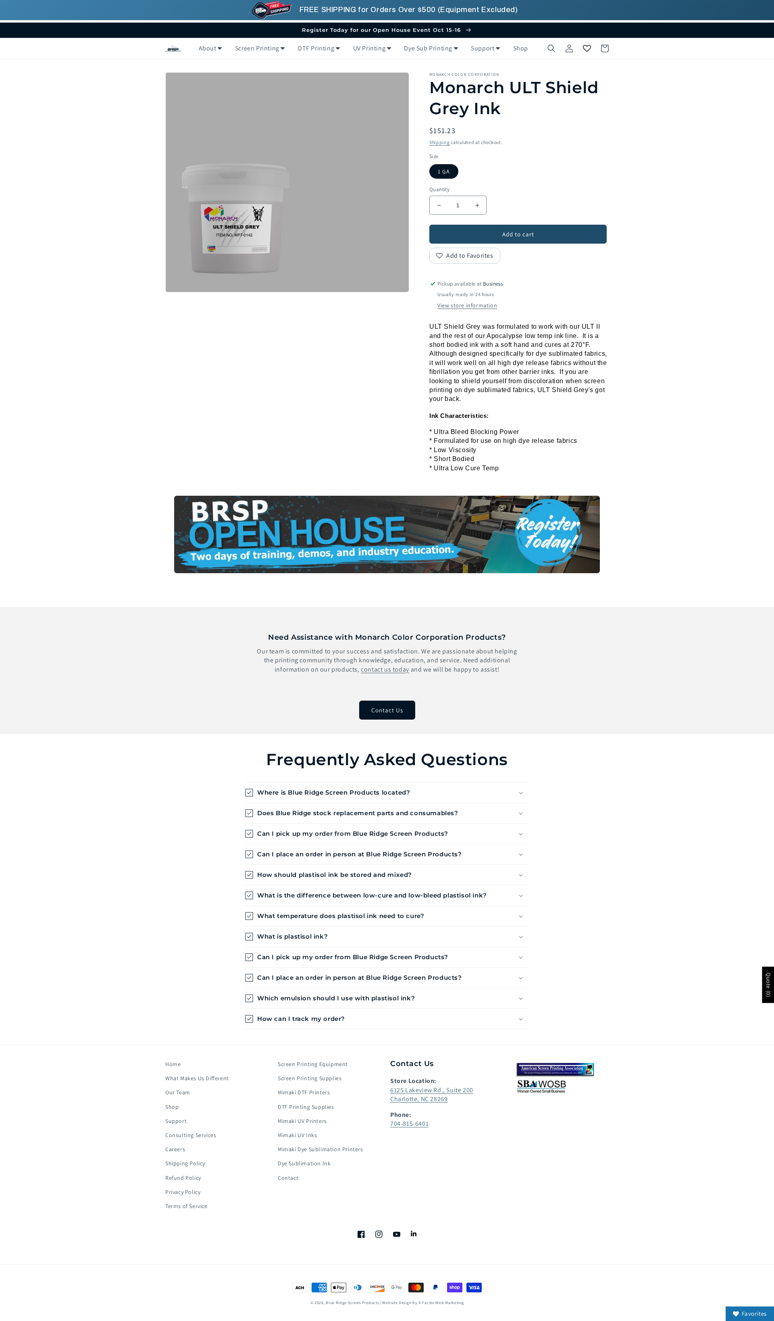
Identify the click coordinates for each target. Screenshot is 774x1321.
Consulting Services (190, 1135)
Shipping (439, 142)
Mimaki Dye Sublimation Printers (320, 1149)
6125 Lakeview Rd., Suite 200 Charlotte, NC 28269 (431, 1094)
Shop (172, 1106)
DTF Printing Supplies (306, 1106)
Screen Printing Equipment (313, 1064)
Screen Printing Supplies (309, 1078)
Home (173, 1064)
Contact (288, 1177)
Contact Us (387, 710)
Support (176, 1121)
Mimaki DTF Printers (304, 1092)
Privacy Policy (182, 1192)
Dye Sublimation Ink (304, 1163)
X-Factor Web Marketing (441, 1302)
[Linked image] (387, 534)
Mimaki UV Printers (302, 1121)
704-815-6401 (409, 1123)
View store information (467, 305)
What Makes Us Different (197, 1078)
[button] (551, 48)
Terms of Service (186, 1206)
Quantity (439, 189)
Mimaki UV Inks (297, 1135)
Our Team (177, 1092)
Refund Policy (183, 1177)
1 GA (444, 171)
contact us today (385, 669)
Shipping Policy (185, 1163)
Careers (175, 1149)
